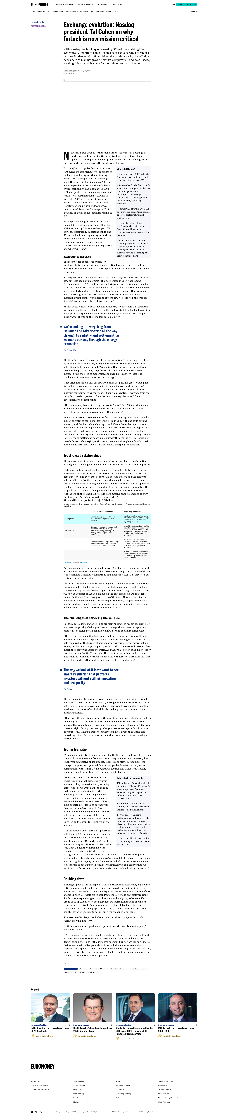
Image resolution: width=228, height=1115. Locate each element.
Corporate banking (80, 1085)
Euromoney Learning (123, 1094)
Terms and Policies (165, 1081)
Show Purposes (164, 1102)
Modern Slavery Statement (168, 1098)
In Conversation (139, 969)
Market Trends (70, 972)
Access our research (185, 4)
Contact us (120, 1089)
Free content (125, 969)
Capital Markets (101, 969)
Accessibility (163, 1085)
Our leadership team (123, 1085)
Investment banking (80, 1098)
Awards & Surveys (84, 4)
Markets (76, 1102)
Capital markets (43, 11)
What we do (35, 1081)
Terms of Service (164, 1089)
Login (173, 4)
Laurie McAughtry (70, 71)
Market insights (38, 25)
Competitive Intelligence (64, 4)
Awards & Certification (39, 1085)
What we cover (102, 4)
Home (33, 11)
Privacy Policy (163, 1094)
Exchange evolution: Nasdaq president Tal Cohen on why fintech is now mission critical (83, 11)
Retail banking (78, 1094)
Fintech (113, 969)
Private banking (79, 1089)
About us (119, 1081)
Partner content (121, 1098)
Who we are (117, 4)
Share (193, 11)
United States (92, 972)
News (82, 972)
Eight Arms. (152, 1112)
